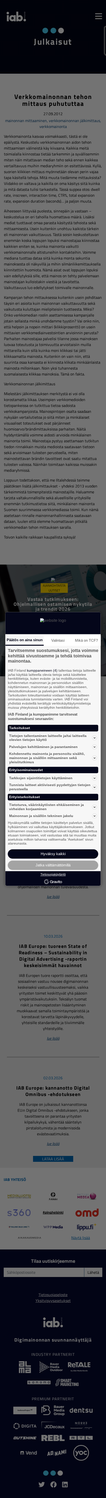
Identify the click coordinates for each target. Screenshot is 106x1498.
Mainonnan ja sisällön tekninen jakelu (41, 816)
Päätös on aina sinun (25, 640)
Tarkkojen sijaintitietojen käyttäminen (40, 778)
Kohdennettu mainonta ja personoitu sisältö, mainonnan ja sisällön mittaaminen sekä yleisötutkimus (47, 758)
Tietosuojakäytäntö (53, 874)
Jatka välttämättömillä (53, 865)
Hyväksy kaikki (53, 854)
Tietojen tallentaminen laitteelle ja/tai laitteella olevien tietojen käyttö (48, 738)
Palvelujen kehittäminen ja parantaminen (43, 747)
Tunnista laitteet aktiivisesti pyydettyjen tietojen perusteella (49, 787)
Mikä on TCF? (86, 640)
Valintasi (58, 640)
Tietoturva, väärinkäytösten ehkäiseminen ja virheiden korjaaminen (46, 807)
